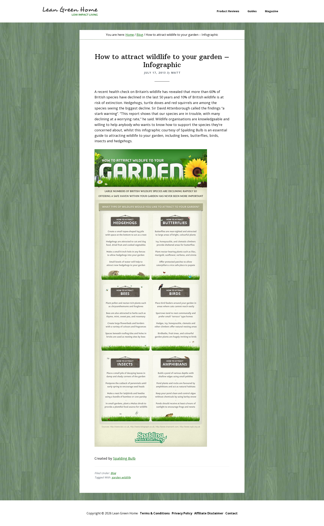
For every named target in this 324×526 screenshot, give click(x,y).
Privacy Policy (182, 513)
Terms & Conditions (155, 513)
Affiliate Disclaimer (208, 513)
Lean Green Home (70, 11)
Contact (231, 513)
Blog (113, 473)
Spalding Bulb (124, 458)
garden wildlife (121, 477)
